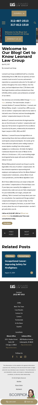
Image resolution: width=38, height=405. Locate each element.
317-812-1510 (20, 25)
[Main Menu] (3, 23)
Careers (19, 316)
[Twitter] (17, 357)
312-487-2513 (20, 21)
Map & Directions (11, 348)
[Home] (19, 5)
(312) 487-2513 (19, 294)
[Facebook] (13, 357)
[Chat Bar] (19, 402)
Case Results (19, 310)
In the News (19, 323)
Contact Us (19, 313)
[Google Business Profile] (21, 357)
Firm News (7, 223)
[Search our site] (35, 23)
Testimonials (19, 320)
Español (19, 327)
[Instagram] (25, 357)
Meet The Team (19, 307)
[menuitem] (19, 381)
